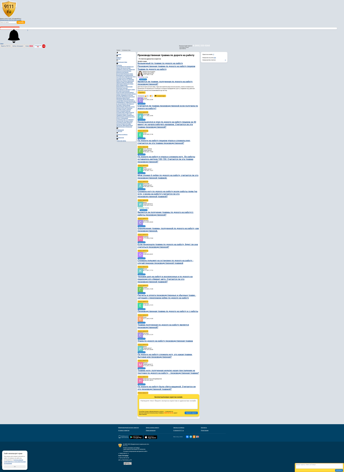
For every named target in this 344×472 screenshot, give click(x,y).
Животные (120, 81)
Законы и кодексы (178, 427)
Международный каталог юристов (128, 427)
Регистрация (204, 430)
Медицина (120, 98)
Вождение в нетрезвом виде (125, 75)
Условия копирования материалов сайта (135, 451)
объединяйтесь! (16, 18)
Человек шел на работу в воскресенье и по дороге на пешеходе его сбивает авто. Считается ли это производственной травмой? (165, 279)
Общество (128, 106)
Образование (121, 106)
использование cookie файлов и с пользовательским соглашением (15, 461)
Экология (119, 125)
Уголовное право (122, 122)
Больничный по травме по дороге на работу (160, 63)
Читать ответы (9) (143, 165)
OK (15, 466)
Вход (1, 43)
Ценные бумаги (121, 124)
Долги (124, 78)
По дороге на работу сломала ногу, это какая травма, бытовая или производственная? (165, 355)
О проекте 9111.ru (178, 430)
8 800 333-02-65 (168, 413)
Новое (28, 46)
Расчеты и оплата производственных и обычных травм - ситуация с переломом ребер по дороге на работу (167, 296)
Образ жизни (126, 105)
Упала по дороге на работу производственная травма (165, 341)
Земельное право (128, 84)
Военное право (128, 73)
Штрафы (128, 124)
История (119, 91)
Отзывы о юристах (123, 430)
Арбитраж (132, 69)
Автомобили (120, 66)
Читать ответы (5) (143, 131)
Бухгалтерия (120, 73)
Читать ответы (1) (143, 218)
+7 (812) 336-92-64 (123, 457)
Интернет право (130, 89)
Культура (130, 95)
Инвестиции (128, 86)
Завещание (130, 81)
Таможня (130, 119)
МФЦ (122, 101)
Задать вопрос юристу (152, 427)
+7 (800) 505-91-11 (123, 453)
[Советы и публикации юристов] (9, 9)
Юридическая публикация (124, 126)
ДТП (127, 79)
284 (215, 57)
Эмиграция (125, 125)
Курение (119, 96)
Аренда (119, 71)
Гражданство (128, 76)
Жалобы (131, 79)
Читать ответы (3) (143, 147)
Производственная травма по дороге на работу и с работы (168, 311)
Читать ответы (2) (143, 181)
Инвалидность (121, 86)
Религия (131, 112)
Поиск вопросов (150, 430)
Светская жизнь (121, 114)
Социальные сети (129, 116)
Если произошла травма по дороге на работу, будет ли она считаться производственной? (168, 245)
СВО (127, 114)
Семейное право (121, 115)
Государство (120, 76)
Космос (129, 94)
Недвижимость (121, 102)
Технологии (120, 121)
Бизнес (126, 72)
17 (213, 54)
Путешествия (121, 112)
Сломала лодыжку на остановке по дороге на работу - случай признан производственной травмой (165, 261)
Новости (131, 104)
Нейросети (129, 102)
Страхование (124, 118)
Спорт (118, 118)
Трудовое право (128, 121)
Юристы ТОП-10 (5, 46)
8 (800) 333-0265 (201, 45)
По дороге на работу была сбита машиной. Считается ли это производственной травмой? (167, 387)
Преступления (121, 111)
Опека (133, 106)
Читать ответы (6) (143, 112)
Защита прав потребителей (125, 82)
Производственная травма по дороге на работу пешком (166, 66)
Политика (129, 108)
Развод (127, 112)
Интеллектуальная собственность (122, 88)
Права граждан (126, 109)
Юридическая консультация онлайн (10, 20)
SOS (43, 46)
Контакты (204, 427)
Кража (134, 94)
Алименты (120, 69)
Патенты (119, 108)
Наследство (131, 101)
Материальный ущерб (128, 96)
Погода (124, 108)
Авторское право (125, 68)
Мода (124, 99)
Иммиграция (123, 85)
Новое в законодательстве (126, 103)
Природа (127, 111)
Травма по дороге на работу (152, 69)
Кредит (119, 95)
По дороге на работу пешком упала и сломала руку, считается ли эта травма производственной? (164, 141)
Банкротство (120, 72)
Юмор (131, 125)
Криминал (124, 95)
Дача (134, 76)
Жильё (125, 81)
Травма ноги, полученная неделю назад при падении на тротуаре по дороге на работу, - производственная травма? (168, 371)
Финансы (129, 122)
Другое (124, 79)
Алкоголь (126, 69)
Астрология (124, 71)
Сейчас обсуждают (17, 46)
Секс (130, 114)
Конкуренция (126, 91)
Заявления (120, 84)
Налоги (126, 101)
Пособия (119, 109)
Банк (129, 71)
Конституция (120, 92)
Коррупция (123, 94)
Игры (118, 85)
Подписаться (143, 79)
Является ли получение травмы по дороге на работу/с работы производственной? (165, 213)
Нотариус (119, 105)
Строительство (121, 119)
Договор (119, 78)
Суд (127, 119)
